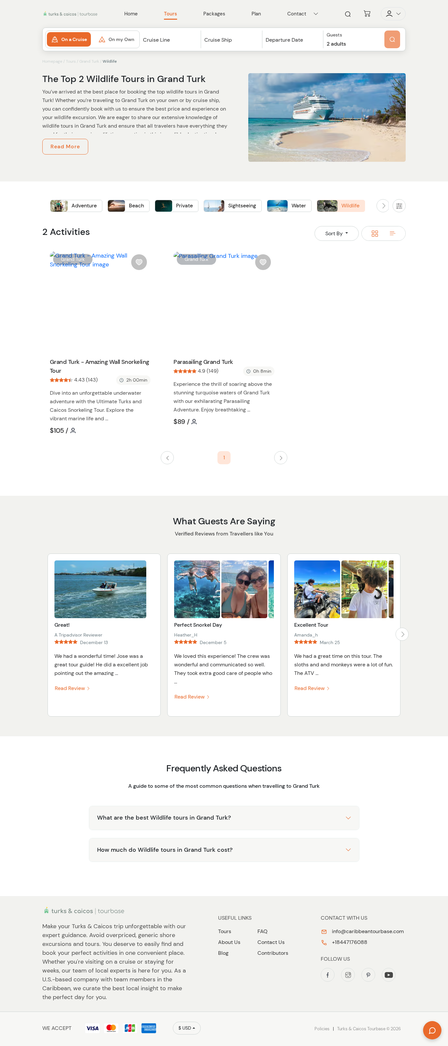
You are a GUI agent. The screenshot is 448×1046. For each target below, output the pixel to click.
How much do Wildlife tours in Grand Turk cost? (165, 850)
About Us (229, 942)
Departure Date (284, 39)
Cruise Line (156, 39)
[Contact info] (316, 14)
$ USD (184, 1028)
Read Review (70, 688)
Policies (322, 1029)
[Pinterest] (368, 975)
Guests (334, 35)
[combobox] (170, 45)
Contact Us (271, 942)
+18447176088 (349, 942)
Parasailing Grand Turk (203, 362)
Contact (296, 13)
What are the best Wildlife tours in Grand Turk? (164, 818)
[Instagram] (348, 975)
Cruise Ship (218, 39)
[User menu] (393, 14)
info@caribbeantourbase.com (367, 931)
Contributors (272, 953)
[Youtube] (389, 975)
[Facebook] (328, 975)
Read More (65, 146)
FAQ (262, 931)
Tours (71, 61)
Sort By (334, 233)
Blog (223, 953)
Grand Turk (89, 61)
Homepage (52, 61)
